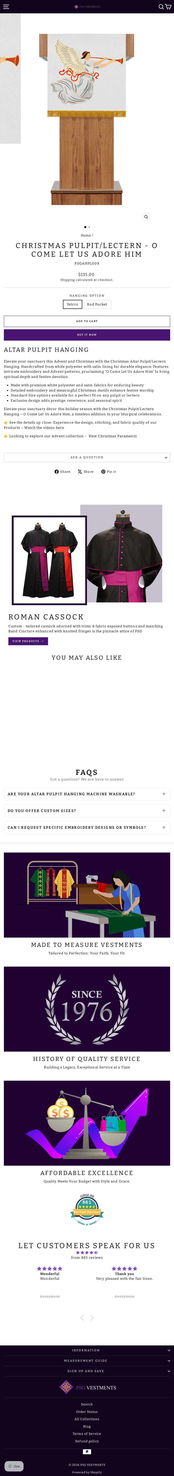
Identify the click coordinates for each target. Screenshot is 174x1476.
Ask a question (87, 457)
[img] (87, 1252)
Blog (87, 1426)
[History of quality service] (87, 1009)
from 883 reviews (87, 1258)
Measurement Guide (85, 1360)
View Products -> (28, 641)
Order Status (87, 1412)
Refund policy (87, 1441)
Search (87, 1404)
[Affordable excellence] (87, 1123)
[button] (83, 1318)
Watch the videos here (44, 428)
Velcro (73, 304)
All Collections (87, 1419)
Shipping (67, 280)
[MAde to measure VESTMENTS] (87, 895)
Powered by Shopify (87, 1472)
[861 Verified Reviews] (87, 1228)
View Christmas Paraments (113, 436)
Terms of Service (87, 1434)
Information (86, 1350)
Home (86, 235)
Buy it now (87, 334)
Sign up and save (86, 1371)
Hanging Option (87, 295)
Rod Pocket (97, 304)
